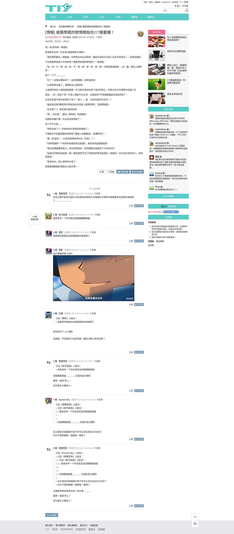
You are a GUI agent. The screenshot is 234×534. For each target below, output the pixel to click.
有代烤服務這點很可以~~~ (166, 189)
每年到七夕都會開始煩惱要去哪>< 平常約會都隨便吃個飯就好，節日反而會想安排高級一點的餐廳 (168, 178)
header (195, 517)
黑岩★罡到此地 (174, 94)
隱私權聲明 (72, 525)
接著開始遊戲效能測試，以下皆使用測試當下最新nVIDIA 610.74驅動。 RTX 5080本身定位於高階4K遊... (168, 135)
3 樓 (55, 232)
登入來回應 (51, 515)
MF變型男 (175, 2)
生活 (102, 17)
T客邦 (145, 2)
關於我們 (49, 525)
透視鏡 (186, 2)
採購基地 (157, 2)
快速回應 (124, 171)
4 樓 (55, 249)
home (195, 523)
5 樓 (55, 313)
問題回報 (94, 525)
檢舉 (99, 37)
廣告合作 (83, 525)
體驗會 (134, 17)
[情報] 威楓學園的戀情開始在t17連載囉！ (94, 26)
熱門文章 (156, 32)
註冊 (186, 5)
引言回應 (138, 171)
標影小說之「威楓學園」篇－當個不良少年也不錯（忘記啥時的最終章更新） (177, 69)
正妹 (69, 17)
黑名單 (151, 245)
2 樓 (55, 214)
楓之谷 (53, 26)
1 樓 (55, 193)
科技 (118, 17)
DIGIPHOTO (166, 2)
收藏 (112, 171)
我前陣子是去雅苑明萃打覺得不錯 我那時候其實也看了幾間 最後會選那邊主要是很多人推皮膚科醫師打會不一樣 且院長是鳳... (168, 163)
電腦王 (151, 2)
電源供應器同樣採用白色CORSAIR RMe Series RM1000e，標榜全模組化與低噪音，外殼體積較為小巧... (168, 121)
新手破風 (67, 37)
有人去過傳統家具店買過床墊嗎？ (177, 38)
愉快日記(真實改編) (176, 51)
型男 (86, 17)
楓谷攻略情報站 (155, 212)
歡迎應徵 (160, 241)
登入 (178, 5)
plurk (67, 41)
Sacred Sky (64, 399)
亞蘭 (61, 313)
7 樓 (55, 399)
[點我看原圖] (93, 277)
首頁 (53, 17)
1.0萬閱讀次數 (34, 218)
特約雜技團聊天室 (66, 26)
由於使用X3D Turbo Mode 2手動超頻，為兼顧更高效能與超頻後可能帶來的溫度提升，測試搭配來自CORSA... (168, 148)
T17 (59, 7)
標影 (61, 232)
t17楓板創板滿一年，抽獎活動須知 (177, 81)
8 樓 (55, 448)
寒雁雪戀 (63, 193)
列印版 (50, 41)
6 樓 (55, 361)
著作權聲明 (60, 525)
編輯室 (150, 17)
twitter (59, 41)
